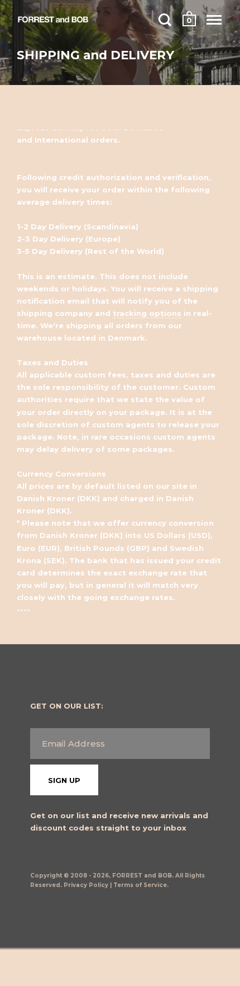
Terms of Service (140, 885)
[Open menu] (214, 19)
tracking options (147, 313)
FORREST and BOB (142, 875)
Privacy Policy (86, 885)
